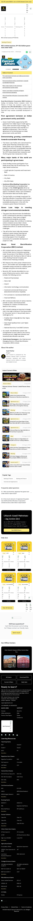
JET (18, 849)
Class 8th (3, 820)
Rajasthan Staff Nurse (22, 806)
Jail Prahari (4, 765)
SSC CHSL (3, 779)
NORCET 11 (3, 803)
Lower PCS (19, 838)
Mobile (3, 895)
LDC (18, 765)
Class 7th (19, 817)
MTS (18, 779)
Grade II (3, 747)
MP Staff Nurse (20, 809)
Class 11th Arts (20, 823)
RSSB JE (19, 883)
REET (2, 744)
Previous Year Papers (6, 715)
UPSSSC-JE (4, 883)
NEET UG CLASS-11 (5, 871)
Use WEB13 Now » (16, 530)
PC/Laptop (19, 895)
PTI (17, 750)
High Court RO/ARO (6, 838)
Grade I (19, 747)
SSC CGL (19, 773)
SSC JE (18, 880)
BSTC (2, 750)
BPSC (18, 794)
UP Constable (20, 832)
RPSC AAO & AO (21, 854)
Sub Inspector (4, 762)
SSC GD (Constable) (6, 776)
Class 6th (3, 817)
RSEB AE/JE (4, 886)
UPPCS (2, 791)
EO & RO (19, 788)
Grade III (19, 744)
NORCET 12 (19, 803)
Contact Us (20, 717)
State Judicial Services (7, 880)
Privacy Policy (4, 907)
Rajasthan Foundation (6, 759)
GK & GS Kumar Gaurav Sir (8, 773)
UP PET (2, 835)
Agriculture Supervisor (22, 846)
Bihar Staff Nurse (5, 809)
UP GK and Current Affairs (23, 835)
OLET (18, 871)
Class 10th (3, 823)
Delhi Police (20, 776)
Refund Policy (14, 907)
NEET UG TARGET (21, 869)
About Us (19, 711)
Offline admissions (6, 713)
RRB (2, 806)
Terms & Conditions (26, 907)
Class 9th (19, 820)
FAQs (18, 713)
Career (18, 715)
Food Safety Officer (6, 846)
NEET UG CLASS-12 (6, 869)
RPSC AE (19, 886)
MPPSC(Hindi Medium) (22, 791)
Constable (19, 762)
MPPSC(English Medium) (7, 794)
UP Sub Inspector (5, 832)
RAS (18, 759)
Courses (3, 711)
